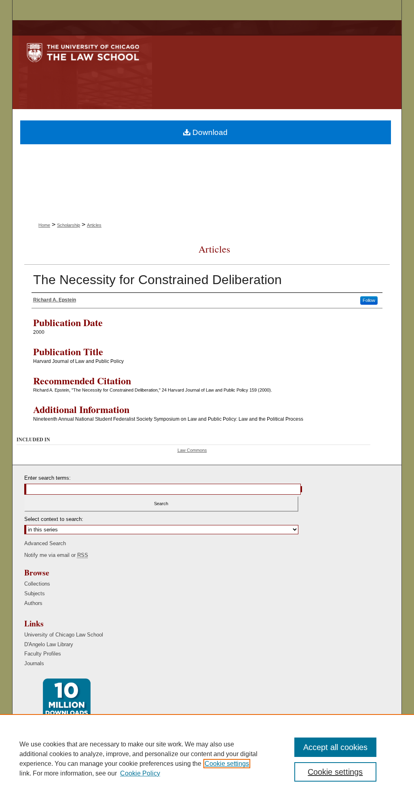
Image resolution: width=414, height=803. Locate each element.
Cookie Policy (140, 773)
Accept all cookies (335, 747)
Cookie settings (227, 763)
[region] (207, 758)
